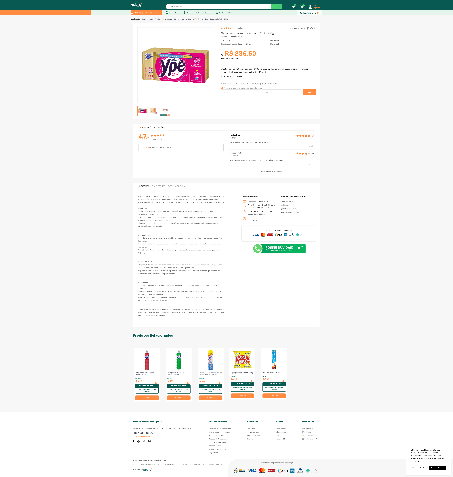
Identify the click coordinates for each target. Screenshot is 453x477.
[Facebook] (133, 441)
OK (309, 92)
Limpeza (168, 19)
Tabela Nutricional (177, 186)
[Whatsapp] (149, 441)
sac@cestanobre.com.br (142, 436)
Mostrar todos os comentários (272, 171)
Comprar (146, 398)
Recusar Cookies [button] (419, 468)
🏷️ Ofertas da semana (204, 13)
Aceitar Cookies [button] (437, 468)
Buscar (276, 7)
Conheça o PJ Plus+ (226, 13)
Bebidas (189, 13)
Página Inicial (147, 19)
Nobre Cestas (236, 37)
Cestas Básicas (174, 13)
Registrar (316, 8)
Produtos (158, 19)
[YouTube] (138, 441)
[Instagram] (144, 441)
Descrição (144, 186)
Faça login (146, 147)
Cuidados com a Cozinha (184, 19)
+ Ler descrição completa (231, 76)
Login (315, 5)
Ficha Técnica (158, 186)
